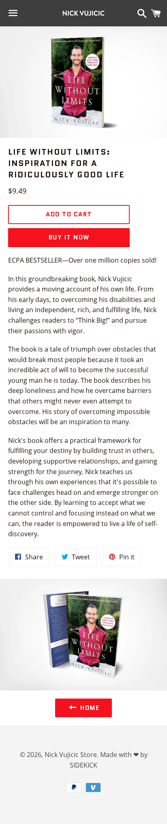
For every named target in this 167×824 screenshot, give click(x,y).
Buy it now (69, 237)
